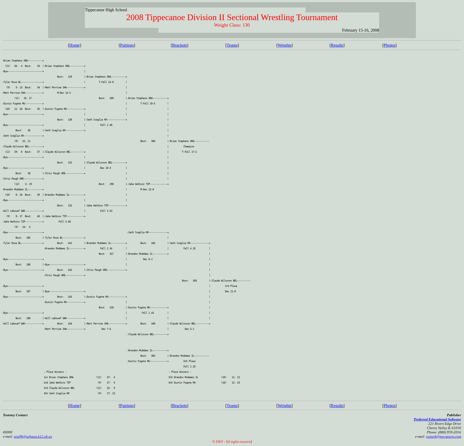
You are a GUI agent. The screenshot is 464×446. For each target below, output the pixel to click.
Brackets (179, 45)
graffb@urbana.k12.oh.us (33, 436)
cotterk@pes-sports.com (443, 436)
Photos (389, 45)
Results (337, 45)
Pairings (127, 45)
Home (74, 45)
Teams (232, 45)
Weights (284, 45)
